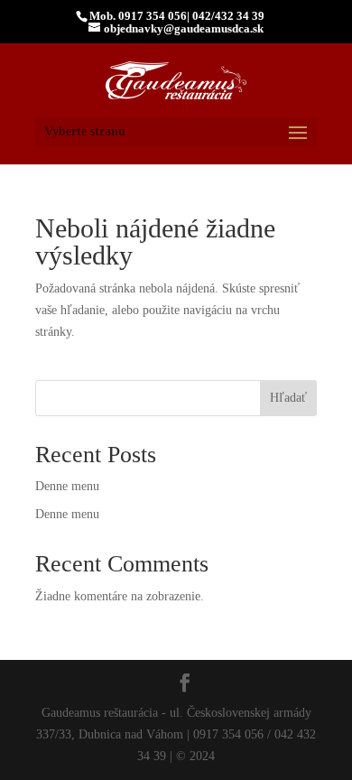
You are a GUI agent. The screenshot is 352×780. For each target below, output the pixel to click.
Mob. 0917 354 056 (138, 16)
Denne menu (67, 486)
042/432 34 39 (228, 16)
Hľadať (288, 397)
